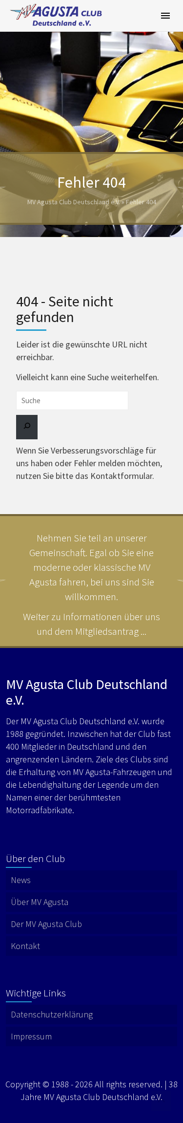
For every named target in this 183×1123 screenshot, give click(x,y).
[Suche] (27, 427)
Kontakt (25, 945)
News (21, 879)
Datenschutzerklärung (52, 1014)
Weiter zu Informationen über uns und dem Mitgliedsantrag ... (91, 624)
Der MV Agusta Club (46, 923)
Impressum (31, 1036)
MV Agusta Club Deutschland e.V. (73, 201)
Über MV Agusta (39, 901)
